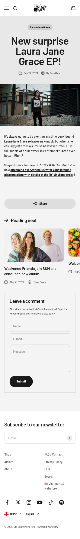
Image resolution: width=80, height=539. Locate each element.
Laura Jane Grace (40, 27)
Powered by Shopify (47, 526)
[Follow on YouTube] (40, 502)
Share (43, 203)
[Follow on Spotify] (61, 502)
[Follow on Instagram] (29, 502)
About (8, 469)
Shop (7, 454)
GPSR (48, 469)
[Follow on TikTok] (51, 502)
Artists (8, 462)
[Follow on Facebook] (7, 502)
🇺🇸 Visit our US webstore (54, 486)
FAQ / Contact (53, 454)
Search (49, 476)
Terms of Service (39, 313)
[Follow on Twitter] (18, 502)
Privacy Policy (17, 313)
